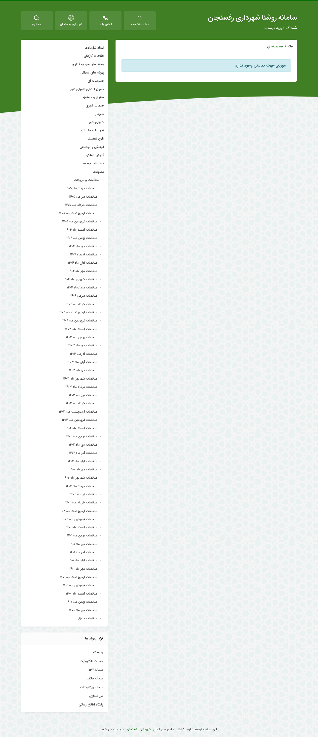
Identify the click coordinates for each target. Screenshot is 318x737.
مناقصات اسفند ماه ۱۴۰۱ (81, 527)
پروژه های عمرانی (92, 72)
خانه (290, 46)
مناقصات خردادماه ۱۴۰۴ (81, 304)
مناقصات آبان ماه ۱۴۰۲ (82, 461)
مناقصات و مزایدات (86, 180)
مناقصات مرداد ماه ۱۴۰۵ (81, 188)
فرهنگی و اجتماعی (92, 147)
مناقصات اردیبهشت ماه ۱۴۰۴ (78, 312)
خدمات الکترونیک (91, 661)
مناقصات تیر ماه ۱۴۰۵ (83, 196)
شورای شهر (96, 122)
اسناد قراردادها (94, 47)
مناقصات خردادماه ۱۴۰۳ (81, 403)
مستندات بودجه (93, 163)
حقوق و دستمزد (93, 97)
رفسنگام (98, 652)
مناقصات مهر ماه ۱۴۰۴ (83, 271)
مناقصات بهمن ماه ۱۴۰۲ (81, 436)
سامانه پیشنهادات (91, 687)
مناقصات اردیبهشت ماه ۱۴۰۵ (78, 213)
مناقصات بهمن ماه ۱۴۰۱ (82, 535)
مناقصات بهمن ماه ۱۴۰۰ (82, 601)
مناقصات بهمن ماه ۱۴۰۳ (81, 337)
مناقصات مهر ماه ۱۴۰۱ (83, 568)
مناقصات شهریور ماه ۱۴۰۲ (80, 477)
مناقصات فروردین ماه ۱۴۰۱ (80, 585)
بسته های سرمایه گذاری (88, 64)
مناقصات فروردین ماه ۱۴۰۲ (79, 519)
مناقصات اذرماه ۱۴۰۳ (83, 353)
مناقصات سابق (87, 618)
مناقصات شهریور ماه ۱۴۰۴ (80, 279)
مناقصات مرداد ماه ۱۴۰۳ (81, 386)
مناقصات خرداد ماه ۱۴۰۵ (81, 205)
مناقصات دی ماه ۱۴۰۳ (82, 345)
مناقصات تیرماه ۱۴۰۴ (83, 295)
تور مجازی (96, 696)
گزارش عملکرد (94, 155)
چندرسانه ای (95, 80)
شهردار (99, 114)
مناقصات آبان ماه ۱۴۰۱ (83, 560)
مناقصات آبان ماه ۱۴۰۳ (82, 362)
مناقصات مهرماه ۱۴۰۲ (83, 469)
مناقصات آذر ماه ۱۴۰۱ (83, 552)
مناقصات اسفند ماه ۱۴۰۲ (81, 428)
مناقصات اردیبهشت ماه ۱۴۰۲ (78, 511)
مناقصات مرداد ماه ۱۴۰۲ (81, 486)
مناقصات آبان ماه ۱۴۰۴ (82, 262)
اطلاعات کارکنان (94, 56)
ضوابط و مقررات (92, 130)
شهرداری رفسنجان (138, 729)
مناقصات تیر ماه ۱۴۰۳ (83, 395)
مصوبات (98, 172)
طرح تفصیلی (95, 138)
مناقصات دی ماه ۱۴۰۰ (83, 610)
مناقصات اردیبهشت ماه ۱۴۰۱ (78, 577)
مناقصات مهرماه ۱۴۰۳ (83, 370)
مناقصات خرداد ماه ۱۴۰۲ (81, 502)
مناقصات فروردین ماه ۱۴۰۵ (79, 221)
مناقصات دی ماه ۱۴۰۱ (83, 544)
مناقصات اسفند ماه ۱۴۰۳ (81, 329)
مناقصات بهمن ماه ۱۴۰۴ (81, 238)
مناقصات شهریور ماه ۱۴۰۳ (80, 378)
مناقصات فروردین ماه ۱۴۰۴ (79, 320)
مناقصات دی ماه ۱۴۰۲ (83, 444)
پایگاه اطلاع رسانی (91, 704)
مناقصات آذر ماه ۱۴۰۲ (83, 453)
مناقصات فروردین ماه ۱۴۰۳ (79, 419)
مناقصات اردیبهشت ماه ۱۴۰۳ (78, 411)
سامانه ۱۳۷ (96, 669)
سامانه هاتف (95, 678)
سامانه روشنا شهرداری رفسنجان (252, 17)
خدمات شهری (95, 105)
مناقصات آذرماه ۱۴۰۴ (83, 254)
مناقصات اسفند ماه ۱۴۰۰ (81, 593)
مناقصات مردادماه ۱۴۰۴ (82, 287)
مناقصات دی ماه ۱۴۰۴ (83, 246)
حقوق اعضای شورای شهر (87, 89)
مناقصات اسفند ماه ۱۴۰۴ (81, 229)
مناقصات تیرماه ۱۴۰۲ (83, 494)
